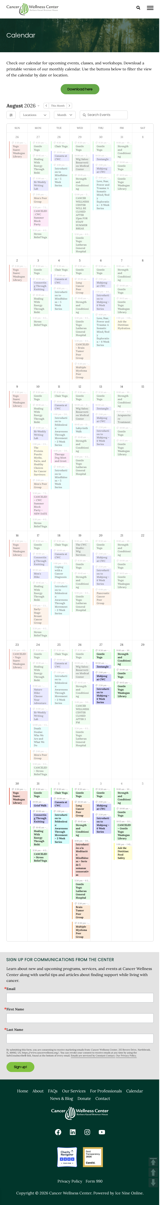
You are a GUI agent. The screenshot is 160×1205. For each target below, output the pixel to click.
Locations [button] (29, 115)
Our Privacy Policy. (126, 1055)
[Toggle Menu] (150, 8)
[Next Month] (69, 105)
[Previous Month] (46, 105)
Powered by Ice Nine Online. (118, 1193)
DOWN (153, 1182)
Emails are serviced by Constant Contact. (93, 1055)
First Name (15, 1009)
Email (10, 988)
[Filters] (11, 115)
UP (153, 1172)
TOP (153, 1161)
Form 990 (94, 1181)
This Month (57, 105)
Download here (80, 89)
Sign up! (20, 1066)
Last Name (14, 1029)
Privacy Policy (70, 1181)
